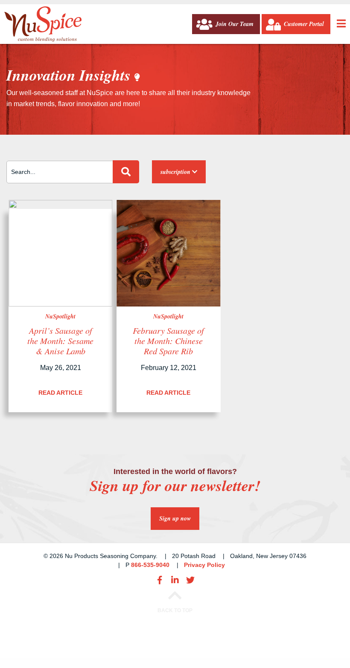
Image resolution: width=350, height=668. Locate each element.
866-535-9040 (150, 564)
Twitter (190, 580)
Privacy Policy (204, 564)
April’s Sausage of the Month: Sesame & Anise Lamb (60, 340)
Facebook (159, 580)
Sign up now (175, 518)
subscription (176, 172)
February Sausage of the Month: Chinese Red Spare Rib (168, 340)
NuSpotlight (60, 316)
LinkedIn (175, 580)
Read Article (60, 392)
